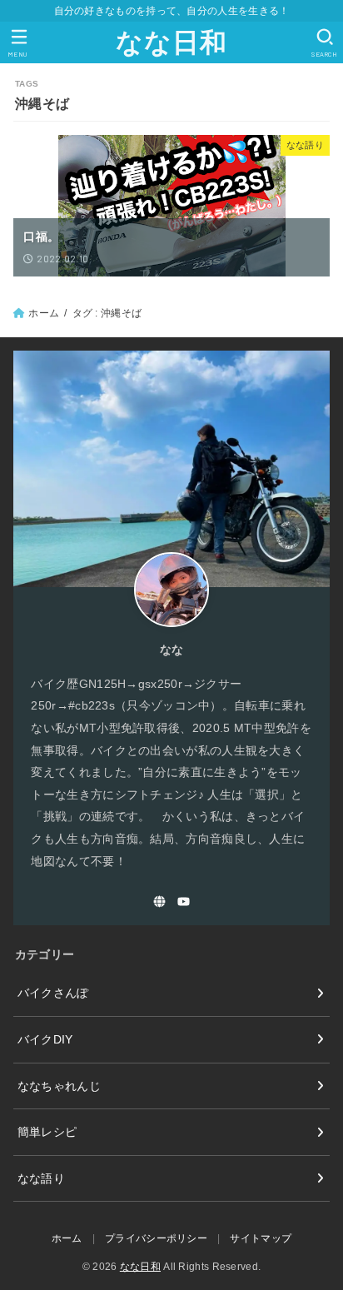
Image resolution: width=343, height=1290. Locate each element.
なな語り (41, 1178)
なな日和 (171, 42)
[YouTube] (183, 901)
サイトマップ (260, 1238)
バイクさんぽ (53, 992)
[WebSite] (159, 901)
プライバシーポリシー (156, 1238)
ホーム (43, 313)
